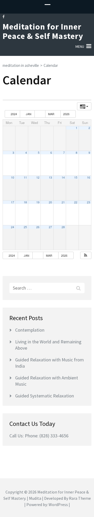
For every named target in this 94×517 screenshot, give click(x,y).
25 (25, 227)
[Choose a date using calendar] (39, 114)
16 (88, 177)
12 (37, 177)
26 (37, 227)
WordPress (58, 504)
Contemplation (29, 330)
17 (12, 202)
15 (75, 177)
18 (25, 202)
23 (88, 202)
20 (50, 202)
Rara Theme (80, 498)
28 (63, 227)
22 (75, 202)
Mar (51, 114)
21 (63, 202)
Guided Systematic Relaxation (44, 396)
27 (50, 227)
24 (12, 227)
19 (37, 202)
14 (63, 177)
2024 (14, 114)
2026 (66, 114)
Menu (79, 46)
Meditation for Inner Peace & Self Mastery (43, 31)
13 (50, 177)
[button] (85, 255)
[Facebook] (3, 16)
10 (12, 177)
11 (25, 177)
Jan (28, 114)
